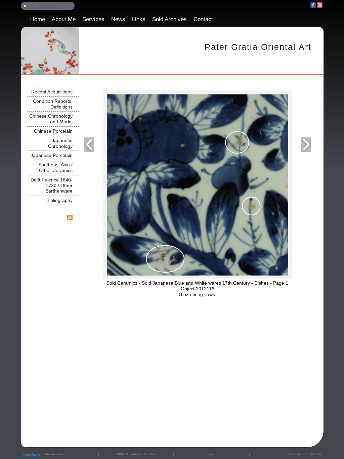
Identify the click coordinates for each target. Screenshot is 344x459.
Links (138, 19)
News (118, 19)
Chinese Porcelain (53, 131)
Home (37, 19)
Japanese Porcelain (52, 155)
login (211, 454)
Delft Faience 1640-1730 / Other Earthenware (52, 185)
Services (93, 19)
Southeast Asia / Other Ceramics (55, 167)
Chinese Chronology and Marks (51, 118)
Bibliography (59, 200)
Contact (203, 19)
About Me (64, 19)
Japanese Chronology (60, 143)
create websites (51, 454)
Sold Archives (169, 19)
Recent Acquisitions (52, 91)
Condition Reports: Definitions (53, 104)
